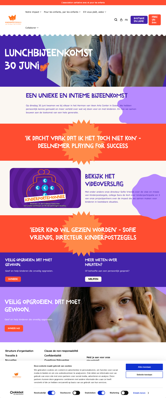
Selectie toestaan (144, 375)
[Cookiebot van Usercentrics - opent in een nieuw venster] (16, 393)
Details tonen (139, 393)
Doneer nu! (14, 328)
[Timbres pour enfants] (13, 19)
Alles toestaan (144, 367)
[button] (116, 20)
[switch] (76, 393)
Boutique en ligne (139, 20)
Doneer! (13, 279)
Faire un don (155, 20)
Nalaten (93, 279)
